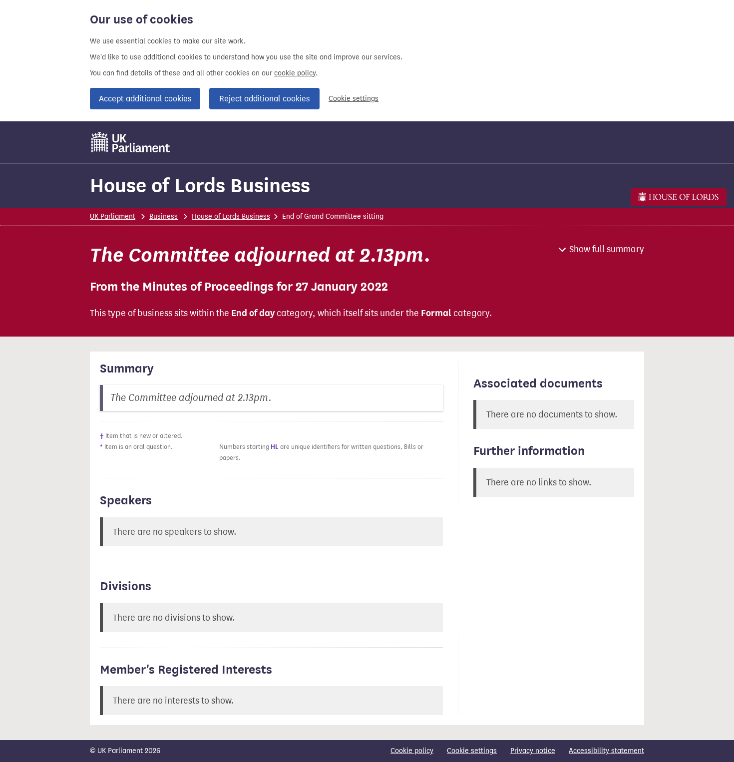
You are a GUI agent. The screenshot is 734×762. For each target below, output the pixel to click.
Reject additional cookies (264, 98)
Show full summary (606, 249)
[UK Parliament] (130, 142)
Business (163, 216)
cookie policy (295, 73)
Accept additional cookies (145, 98)
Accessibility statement (606, 751)
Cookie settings (353, 98)
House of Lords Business (200, 185)
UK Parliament (112, 216)
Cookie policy (411, 751)
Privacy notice (532, 751)
